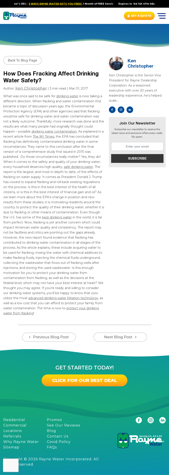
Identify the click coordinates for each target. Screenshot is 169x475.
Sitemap (11, 447)
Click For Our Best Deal (84, 380)
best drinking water (57, 217)
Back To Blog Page (22, 60)
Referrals (12, 436)
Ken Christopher (31, 88)
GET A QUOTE (141, 15)
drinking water (67, 96)
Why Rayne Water (21, 442)
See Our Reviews (63, 425)
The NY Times (43, 137)
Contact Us (57, 436)
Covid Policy (59, 442)
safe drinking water (78, 167)
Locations (12, 431)
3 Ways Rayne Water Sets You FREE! (50, 3)
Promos (54, 420)
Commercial (15, 425)
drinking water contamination (54, 131)
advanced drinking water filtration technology (63, 298)
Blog (51, 431)
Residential (14, 420)
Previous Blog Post (51, 337)
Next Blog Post (118, 337)
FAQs (52, 447)
